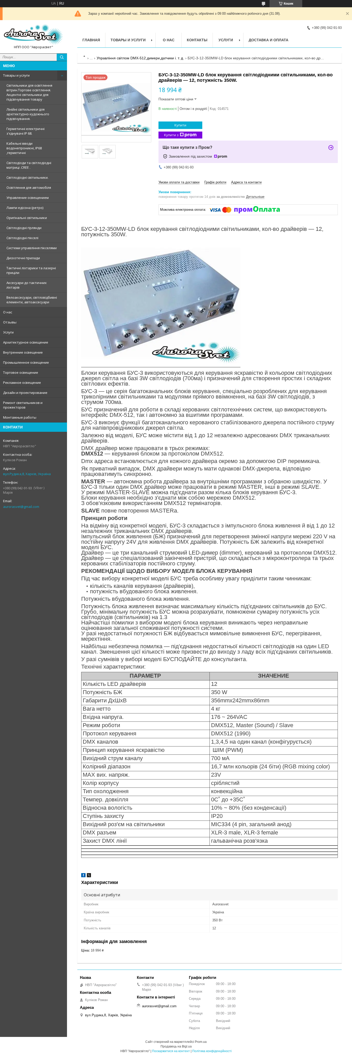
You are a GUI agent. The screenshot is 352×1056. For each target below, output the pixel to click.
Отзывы (9, 322)
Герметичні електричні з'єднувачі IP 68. (25, 131)
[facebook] (83, 876)
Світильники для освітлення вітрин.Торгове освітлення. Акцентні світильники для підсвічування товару (29, 92)
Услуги (8, 332)
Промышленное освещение (26, 362)
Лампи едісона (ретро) (24, 207)
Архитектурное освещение (25, 342)
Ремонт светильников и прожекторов (23, 405)
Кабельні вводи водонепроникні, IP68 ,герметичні (24, 148)
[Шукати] (62, 57)
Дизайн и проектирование (25, 392)
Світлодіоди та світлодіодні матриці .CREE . (28, 165)
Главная (91, 40)
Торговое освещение (20, 372)
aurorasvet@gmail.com (21, 506)
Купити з (171, 135)
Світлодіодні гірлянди (23, 227)
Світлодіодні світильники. (27, 177)
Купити (180, 125)
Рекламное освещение (22, 382)
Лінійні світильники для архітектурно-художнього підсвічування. (27, 114)
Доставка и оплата (268, 40)
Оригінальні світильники (26, 217)
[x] (89, 876)
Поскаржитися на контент (171, 1051)
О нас (7, 312)
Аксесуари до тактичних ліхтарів (26, 285)
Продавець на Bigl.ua (176, 1046)
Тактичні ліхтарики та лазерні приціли (31, 270)
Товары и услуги (16, 75)
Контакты (197, 40)
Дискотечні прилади (23, 258)
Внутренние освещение (23, 352)
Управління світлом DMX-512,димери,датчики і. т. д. (140, 58)
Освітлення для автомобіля (28, 187)
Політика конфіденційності (212, 1051)
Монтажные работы (19, 417)
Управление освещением (27, 197)
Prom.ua (201, 1042)
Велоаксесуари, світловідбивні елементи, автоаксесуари (31, 299)
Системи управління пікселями (31, 248)
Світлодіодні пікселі (22, 237)
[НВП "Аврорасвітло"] (33, 34)
